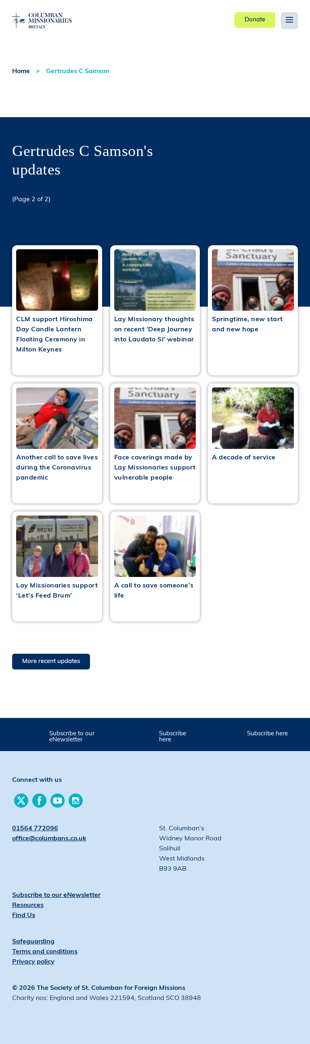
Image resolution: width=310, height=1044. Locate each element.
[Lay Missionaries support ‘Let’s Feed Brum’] (57, 546)
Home (21, 71)
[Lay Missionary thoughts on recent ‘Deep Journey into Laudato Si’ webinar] (155, 280)
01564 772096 (35, 828)
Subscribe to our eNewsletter (71, 737)
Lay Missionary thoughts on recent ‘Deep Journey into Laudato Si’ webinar (154, 329)
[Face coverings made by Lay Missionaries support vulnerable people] (155, 418)
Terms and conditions (45, 952)
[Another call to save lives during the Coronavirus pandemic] (57, 418)
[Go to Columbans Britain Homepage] (57, 14)
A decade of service (244, 458)
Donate (255, 20)
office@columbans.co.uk (49, 839)
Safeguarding (33, 942)
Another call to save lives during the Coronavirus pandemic (57, 468)
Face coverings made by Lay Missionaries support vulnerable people (155, 468)
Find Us (23, 915)
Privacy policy (33, 962)
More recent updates (51, 662)
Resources (28, 905)
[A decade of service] (253, 418)
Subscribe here (172, 737)
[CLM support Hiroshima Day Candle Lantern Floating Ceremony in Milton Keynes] (57, 280)
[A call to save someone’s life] (155, 546)
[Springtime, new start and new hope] (253, 280)
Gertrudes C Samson (77, 71)
